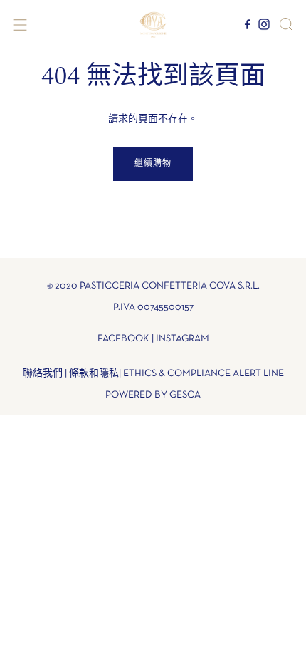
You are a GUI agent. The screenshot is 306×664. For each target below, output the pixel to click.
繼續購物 (153, 164)
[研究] (286, 24)
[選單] (20, 25)
